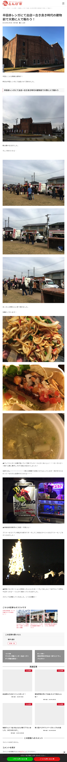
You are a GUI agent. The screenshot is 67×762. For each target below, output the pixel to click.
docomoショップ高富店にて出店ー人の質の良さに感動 (23, 625)
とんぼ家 (23, 23)
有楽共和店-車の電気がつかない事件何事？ (50, 625)
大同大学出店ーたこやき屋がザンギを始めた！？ (9, 612)
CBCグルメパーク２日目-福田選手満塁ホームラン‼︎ (37, 625)
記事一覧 (12, 643)
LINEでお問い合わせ (19, 759)
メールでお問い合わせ (46, 759)
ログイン (23, 751)
